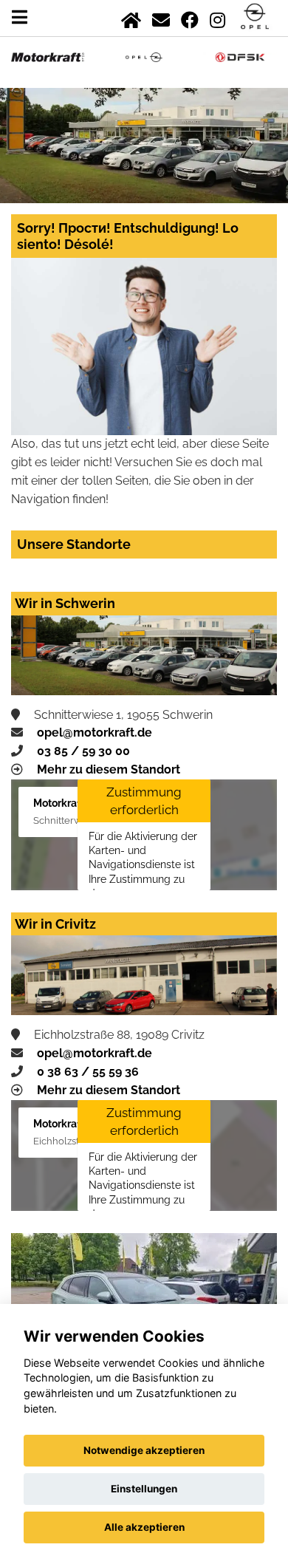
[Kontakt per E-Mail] (161, 17)
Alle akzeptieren (144, 1527)
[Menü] (19, 17)
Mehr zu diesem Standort (108, 769)
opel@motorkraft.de (94, 733)
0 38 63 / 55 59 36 (88, 1072)
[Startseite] (131, 17)
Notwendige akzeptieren (144, 1450)
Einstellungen (144, 1489)
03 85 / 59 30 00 (83, 751)
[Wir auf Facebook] (190, 17)
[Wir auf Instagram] (217, 17)
